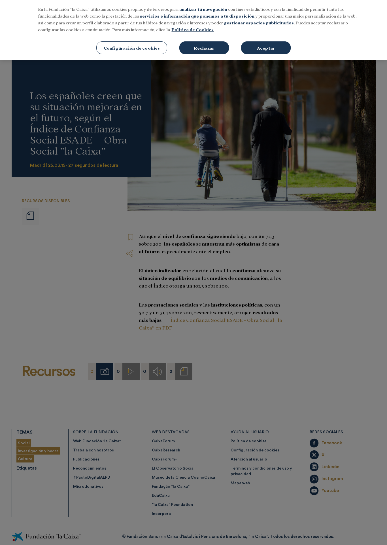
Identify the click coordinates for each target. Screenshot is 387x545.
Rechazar (204, 47)
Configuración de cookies (132, 47)
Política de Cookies (192, 29)
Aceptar (266, 47)
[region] (193, 30)
